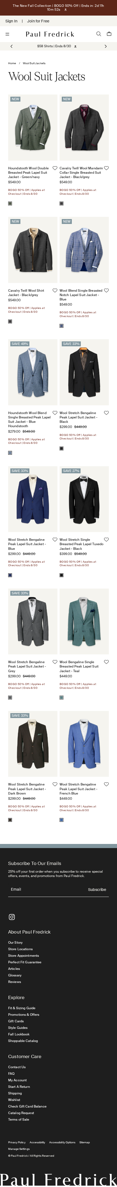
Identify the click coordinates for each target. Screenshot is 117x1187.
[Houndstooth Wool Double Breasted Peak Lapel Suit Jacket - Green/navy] (10, 203)
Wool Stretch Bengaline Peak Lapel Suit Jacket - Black (78, 417)
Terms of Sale (18, 1119)
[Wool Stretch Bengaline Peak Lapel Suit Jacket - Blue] (10, 575)
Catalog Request (21, 1113)
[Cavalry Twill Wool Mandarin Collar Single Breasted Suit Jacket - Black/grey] (61, 203)
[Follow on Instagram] (12, 917)
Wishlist (14, 1100)
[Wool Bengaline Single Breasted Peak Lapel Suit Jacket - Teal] (61, 697)
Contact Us (17, 1067)
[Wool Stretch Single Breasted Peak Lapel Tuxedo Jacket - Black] (61, 575)
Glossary (14, 975)
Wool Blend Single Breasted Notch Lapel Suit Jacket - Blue (81, 295)
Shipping (15, 1093)
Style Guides (17, 1028)
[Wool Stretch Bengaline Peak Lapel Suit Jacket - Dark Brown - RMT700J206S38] (32, 744)
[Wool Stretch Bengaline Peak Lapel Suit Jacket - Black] (61, 448)
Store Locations (20, 949)
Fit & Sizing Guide (21, 1008)
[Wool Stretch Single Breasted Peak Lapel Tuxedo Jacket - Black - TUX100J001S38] (84, 499)
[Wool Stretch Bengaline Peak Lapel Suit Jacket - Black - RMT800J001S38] (84, 372)
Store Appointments (23, 955)
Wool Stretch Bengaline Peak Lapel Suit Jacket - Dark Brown (27, 788)
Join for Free (38, 21)
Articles (14, 969)
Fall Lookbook (19, 1034)
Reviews (14, 982)
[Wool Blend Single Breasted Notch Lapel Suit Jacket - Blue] (61, 325)
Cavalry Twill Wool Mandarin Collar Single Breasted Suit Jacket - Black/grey (81, 172)
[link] (54, 46)
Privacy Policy (17, 1142)
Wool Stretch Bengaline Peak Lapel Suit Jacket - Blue (27, 544)
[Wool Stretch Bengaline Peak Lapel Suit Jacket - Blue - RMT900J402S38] (32, 499)
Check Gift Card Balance (27, 1106)
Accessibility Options (62, 1142)
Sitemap (84, 1142)
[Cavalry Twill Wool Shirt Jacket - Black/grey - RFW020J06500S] (32, 250)
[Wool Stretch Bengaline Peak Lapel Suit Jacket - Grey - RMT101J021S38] (32, 621)
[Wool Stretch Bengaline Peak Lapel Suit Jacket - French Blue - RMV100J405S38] (84, 744)
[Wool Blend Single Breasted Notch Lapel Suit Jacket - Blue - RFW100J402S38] (84, 250)
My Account (17, 1080)
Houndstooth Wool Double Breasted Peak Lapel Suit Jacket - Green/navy (28, 172)
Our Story (15, 942)
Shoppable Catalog (23, 1041)
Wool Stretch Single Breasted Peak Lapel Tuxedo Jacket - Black (81, 544)
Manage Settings (19, 1149)
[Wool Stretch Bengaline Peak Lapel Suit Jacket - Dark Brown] (10, 820)
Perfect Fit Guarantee (25, 962)
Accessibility (37, 1142)
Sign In (11, 21)
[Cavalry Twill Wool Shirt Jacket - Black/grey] (10, 321)
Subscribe (97, 890)
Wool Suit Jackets (34, 63)
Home (12, 63)
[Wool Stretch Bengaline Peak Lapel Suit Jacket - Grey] (10, 697)
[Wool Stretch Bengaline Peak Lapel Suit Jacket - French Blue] (61, 820)
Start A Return (19, 1087)
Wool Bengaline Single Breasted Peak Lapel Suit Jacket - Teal (79, 666)
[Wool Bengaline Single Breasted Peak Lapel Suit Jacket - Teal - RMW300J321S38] (84, 621)
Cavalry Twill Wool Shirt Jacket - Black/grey (26, 292)
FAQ (11, 1073)
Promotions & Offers (23, 1014)
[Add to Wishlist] (55, 168)
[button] (105, 46)
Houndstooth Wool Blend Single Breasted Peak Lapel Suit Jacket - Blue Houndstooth (29, 420)
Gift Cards (16, 1021)
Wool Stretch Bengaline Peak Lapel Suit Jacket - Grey (27, 666)
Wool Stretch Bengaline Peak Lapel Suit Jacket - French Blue (78, 788)
